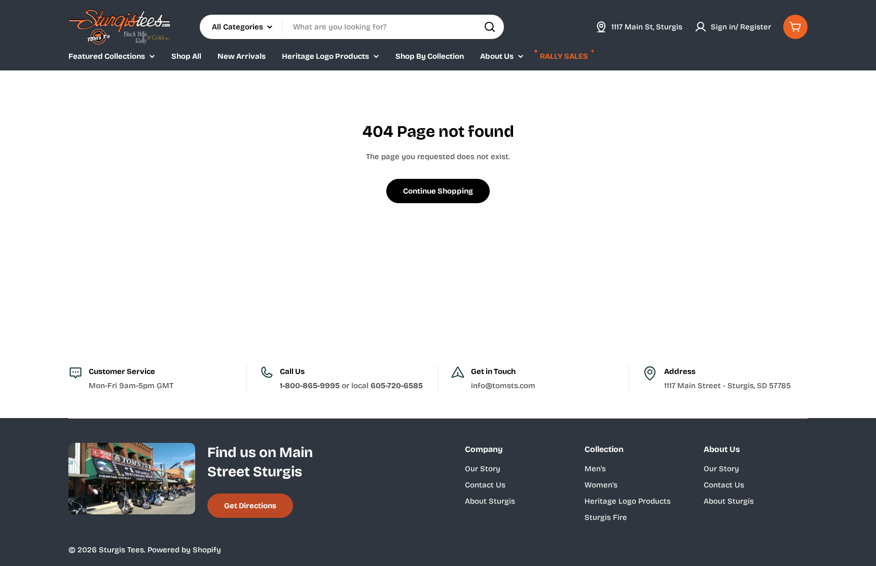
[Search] (490, 27)
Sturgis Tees (121, 549)
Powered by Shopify (184, 549)
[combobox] (352, 27)
